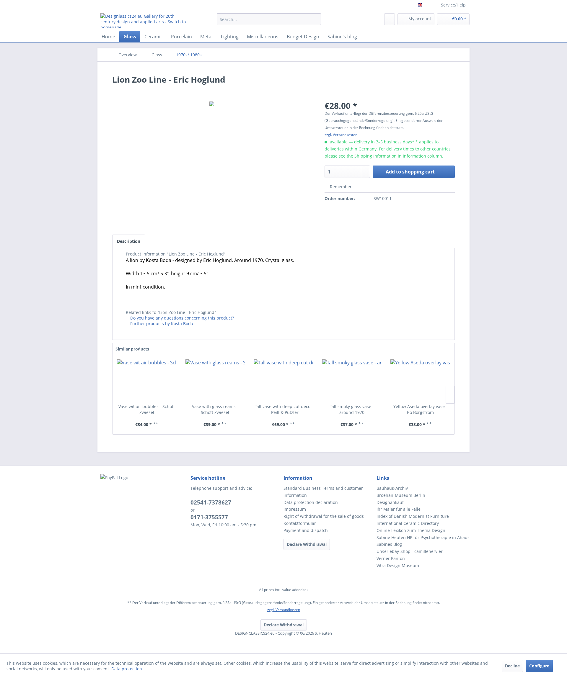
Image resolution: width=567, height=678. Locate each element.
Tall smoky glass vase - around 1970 (352, 409)
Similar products (132, 349)
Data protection (126, 669)
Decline (512, 666)
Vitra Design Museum (398, 565)
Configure (539, 666)
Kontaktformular (300, 523)
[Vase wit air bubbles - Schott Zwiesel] (147, 380)
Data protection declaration (311, 502)
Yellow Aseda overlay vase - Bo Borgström (420, 409)
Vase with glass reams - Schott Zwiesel (215, 409)
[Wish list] (389, 19)
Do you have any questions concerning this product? (181, 318)
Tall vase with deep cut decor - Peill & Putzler (283, 409)
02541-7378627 (210, 502)
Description (128, 241)
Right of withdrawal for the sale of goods (324, 516)
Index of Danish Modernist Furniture (413, 516)
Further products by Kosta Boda (161, 323)
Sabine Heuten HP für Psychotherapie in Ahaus (423, 537)
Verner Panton (391, 558)
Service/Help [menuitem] (453, 5)
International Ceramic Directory (408, 523)
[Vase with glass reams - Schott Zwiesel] (215, 380)
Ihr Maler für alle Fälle (399, 509)
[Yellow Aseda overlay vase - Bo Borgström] (420, 380)
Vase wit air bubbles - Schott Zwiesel (146, 409)
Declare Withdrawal (307, 544)
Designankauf (390, 502)
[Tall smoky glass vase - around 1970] (352, 380)
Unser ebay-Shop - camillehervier (410, 551)
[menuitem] (269, 22)
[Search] (315, 19)
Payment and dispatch (306, 530)
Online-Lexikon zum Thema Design (411, 530)
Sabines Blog (389, 544)
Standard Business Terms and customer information (323, 491)
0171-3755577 (209, 517)
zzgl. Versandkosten (341, 134)
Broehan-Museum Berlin (401, 495)
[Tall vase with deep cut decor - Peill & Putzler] (283, 380)
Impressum (295, 509)
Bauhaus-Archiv (392, 488)
